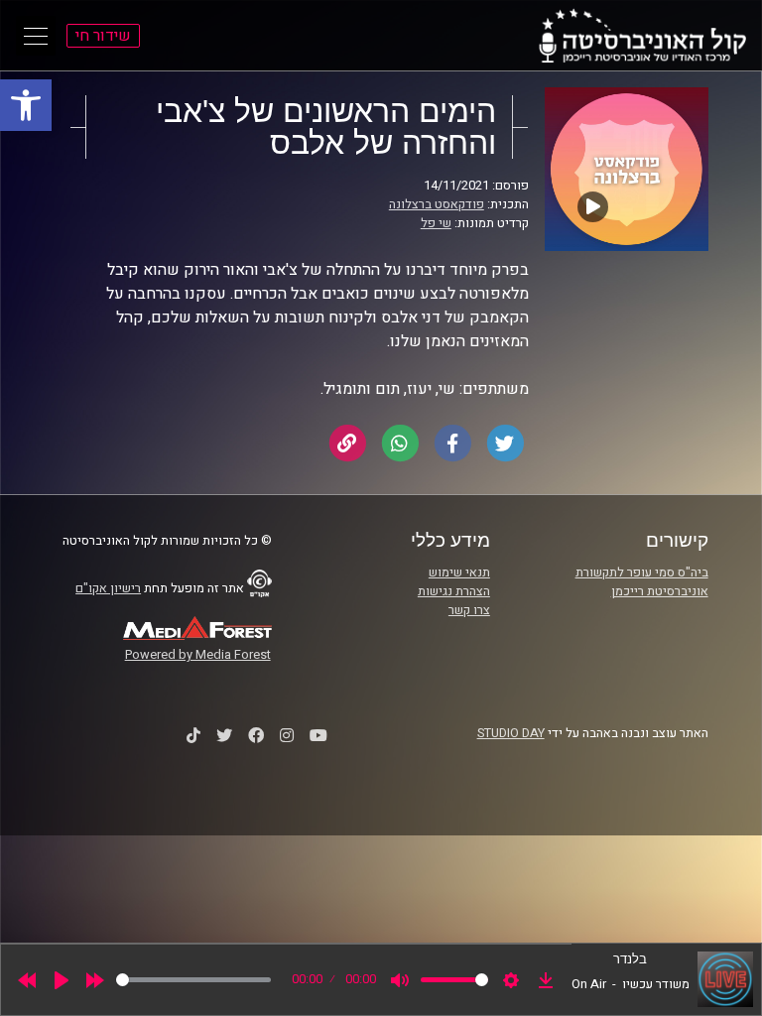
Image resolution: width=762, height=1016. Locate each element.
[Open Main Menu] (36, 36)
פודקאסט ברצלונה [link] (436, 204)
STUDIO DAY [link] (511, 733)
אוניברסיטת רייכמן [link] (659, 591)
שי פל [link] (436, 223)
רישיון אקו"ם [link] (108, 588)
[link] (26, 105)
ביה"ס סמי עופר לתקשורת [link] (641, 572)
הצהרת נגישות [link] (454, 591)
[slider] (193, 979)
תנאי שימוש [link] (459, 572)
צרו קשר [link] (469, 610)
